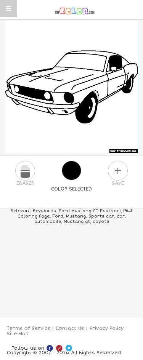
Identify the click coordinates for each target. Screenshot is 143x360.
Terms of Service (28, 328)
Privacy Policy (107, 328)
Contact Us (70, 328)
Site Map (18, 334)
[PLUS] (118, 171)
